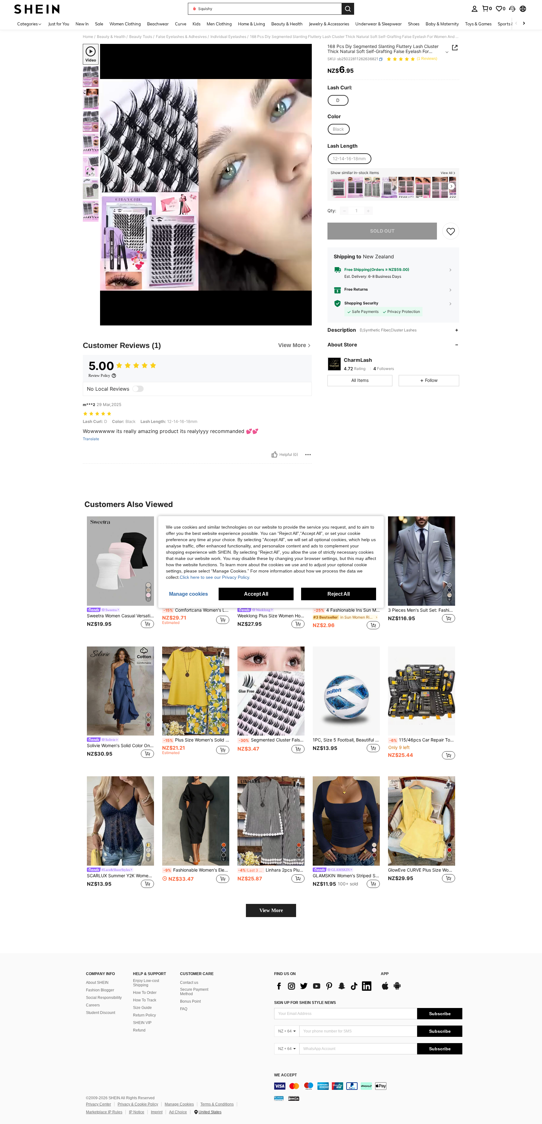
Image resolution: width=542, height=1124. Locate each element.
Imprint (156, 1112)
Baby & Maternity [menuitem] (442, 23)
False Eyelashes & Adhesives (181, 36)
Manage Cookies (179, 1104)
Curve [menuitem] (180, 23)
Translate (91, 439)
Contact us (189, 982)
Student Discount (100, 1013)
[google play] (397, 989)
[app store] (385, 989)
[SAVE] (450, 231)
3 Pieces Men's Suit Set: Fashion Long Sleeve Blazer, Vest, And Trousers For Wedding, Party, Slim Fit (421, 610)
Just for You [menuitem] (58, 23)
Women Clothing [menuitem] (125, 23)
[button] (512, 9)
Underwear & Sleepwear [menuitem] (378, 23)
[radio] (337, 100)
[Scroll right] (524, 24)
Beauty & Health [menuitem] (287, 23)
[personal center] (474, 9)
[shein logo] (37, 9)
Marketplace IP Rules (104, 1112)
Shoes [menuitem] (413, 23)
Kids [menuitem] (196, 23)
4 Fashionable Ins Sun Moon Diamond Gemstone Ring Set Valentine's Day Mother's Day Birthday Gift (347, 610)
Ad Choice (178, 1112)
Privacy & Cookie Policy (138, 1104)
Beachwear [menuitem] (158, 23)
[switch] (138, 389)
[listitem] (338, 187)
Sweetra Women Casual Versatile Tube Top (120, 615)
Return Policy (144, 1015)
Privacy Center (98, 1104)
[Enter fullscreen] (305, 320)
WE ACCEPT (285, 1075)
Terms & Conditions (217, 1104)
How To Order (145, 992)
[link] (486, 8)
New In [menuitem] (82, 23)
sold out (382, 231)
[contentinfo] (368, 1086)
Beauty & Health (111, 36)
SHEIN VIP (142, 1023)
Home (88, 36)
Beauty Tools (140, 36)
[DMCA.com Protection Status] (293, 1098)
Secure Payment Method (194, 991)
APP (385, 974)
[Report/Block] (308, 454)
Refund (139, 1030)
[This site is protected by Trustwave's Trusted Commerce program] (279, 1098)
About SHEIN (97, 982)
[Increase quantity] (368, 211)
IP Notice (136, 1112)
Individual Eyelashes (228, 36)
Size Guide (142, 1007)
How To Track (144, 1000)
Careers (93, 1005)
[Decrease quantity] (344, 211)
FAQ (183, 1009)
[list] (324, 986)
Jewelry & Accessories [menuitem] (329, 23)
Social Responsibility (104, 997)
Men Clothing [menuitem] (219, 23)
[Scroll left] (516, 24)
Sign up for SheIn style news (305, 1002)
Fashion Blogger (100, 990)
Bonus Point (190, 1001)
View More (271, 910)
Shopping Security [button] (361, 303)
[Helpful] (274, 454)
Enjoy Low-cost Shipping (146, 983)
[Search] (348, 9)
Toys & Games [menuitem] (478, 23)
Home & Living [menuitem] (251, 23)
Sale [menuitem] (99, 23)
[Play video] (206, 184)
